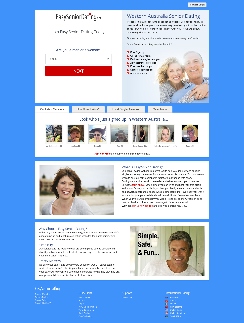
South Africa (175, 316)
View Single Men (86, 310)
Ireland (173, 304)
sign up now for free (142, 205)
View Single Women (88, 307)
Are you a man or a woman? (78, 50)
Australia (174, 297)
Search (82, 300)
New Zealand (176, 307)
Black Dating (84, 313)
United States (176, 310)
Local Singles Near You (126, 109)
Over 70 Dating (85, 316)
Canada (173, 300)
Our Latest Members (52, 109)
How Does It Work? (88, 109)
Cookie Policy (41, 300)
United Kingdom (177, 313)
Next (79, 71)
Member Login (197, 4)
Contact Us (127, 297)
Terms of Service (42, 294)
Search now (160, 109)
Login (81, 304)
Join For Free (84, 297)
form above (138, 184)
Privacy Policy (41, 297)
